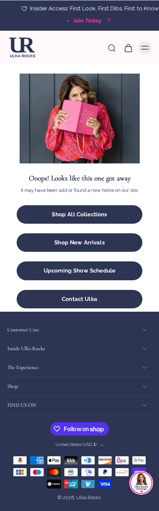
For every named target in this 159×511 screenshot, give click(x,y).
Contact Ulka (79, 299)
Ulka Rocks (88, 498)
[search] (112, 47)
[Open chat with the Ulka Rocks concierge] (141, 483)
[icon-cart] (128, 47)
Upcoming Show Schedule (79, 270)
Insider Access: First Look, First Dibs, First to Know (86, 8)
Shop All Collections (79, 214)
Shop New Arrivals (79, 242)
